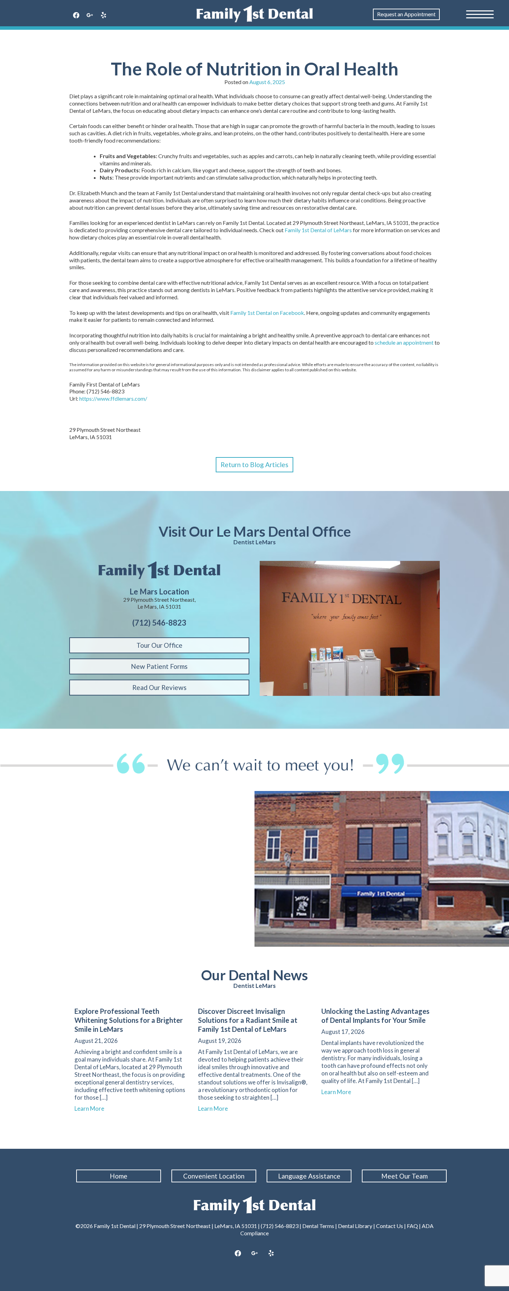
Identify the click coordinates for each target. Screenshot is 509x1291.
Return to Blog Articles (254, 465)
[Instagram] (254, 1253)
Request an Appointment (406, 14)
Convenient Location (213, 1176)
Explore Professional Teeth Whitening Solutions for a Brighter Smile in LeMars (128, 1020)
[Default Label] (103, 15)
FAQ (412, 1225)
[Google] (90, 15)
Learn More (92, 1108)
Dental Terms (318, 1225)
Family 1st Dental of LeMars (318, 230)
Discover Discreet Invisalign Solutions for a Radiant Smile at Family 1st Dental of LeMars (247, 1020)
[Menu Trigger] (480, 14)
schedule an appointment (404, 342)
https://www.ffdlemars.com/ (113, 398)
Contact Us (389, 1225)
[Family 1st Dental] (254, 13)
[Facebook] (76, 15)
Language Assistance (309, 1176)
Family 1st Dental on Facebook (267, 312)
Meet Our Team (404, 1176)
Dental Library (355, 1225)
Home (118, 1176)
